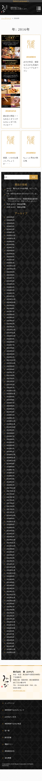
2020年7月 (10, 403)
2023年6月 (10, 314)
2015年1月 (10, 537)
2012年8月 (10, 604)
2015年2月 (10, 534)
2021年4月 (10, 378)
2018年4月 (10, 479)
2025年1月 (10, 263)
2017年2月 (10, 509)
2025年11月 (11, 238)
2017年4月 (10, 503)
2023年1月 (10, 327)
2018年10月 (11, 461)
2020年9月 (10, 397)
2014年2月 (10, 561)
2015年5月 (10, 531)
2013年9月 (10, 576)
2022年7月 (10, 345)
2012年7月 (10, 607)
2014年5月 (10, 555)
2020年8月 (10, 400)
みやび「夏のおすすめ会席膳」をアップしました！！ (22, 189)
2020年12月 (11, 391)
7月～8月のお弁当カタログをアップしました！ (22, 195)
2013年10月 (11, 573)
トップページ (9, 703)
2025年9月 (10, 241)
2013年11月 (11, 570)
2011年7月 (10, 634)
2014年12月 (11, 540)
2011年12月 (11, 622)
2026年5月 (10, 220)
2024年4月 (10, 287)
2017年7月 (10, 497)
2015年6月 (10, 527)
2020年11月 (11, 394)
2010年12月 (11, 649)
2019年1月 (10, 451)
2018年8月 (10, 467)
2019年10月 (11, 427)
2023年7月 (10, 311)
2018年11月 (11, 457)
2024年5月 (10, 284)
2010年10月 (11, 652)
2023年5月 (10, 317)
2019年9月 (10, 430)
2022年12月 (11, 330)
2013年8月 (10, 579)
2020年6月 (10, 406)
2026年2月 (10, 229)
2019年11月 (11, 424)
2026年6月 (10, 217)
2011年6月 (10, 637)
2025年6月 (10, 251)
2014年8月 (10, 549)
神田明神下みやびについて (14, 710)
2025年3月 (10, 260)
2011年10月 (11, 628)
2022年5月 (10, 351)
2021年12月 (11, 360)
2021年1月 (10, 388)
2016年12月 (11, 515)
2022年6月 (10, 348)
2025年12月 (11, 235)
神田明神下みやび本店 (13, 724)
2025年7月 (10, 247)
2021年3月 (10, 381)
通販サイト (9, 744)
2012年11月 (11, 598)
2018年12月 (11, 454)
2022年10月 (11, 336)
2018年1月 (10, 485)
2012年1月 (10, 619)
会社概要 (8, 758)
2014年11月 (11, 543)
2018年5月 (10, 476)
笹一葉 (7, 730)
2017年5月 (10, 500)
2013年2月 (10, 588)
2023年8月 (10, 308)
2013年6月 (10, 582)
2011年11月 (11, 625)
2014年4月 (10, 558)
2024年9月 (10, 272)
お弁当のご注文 (10, 717)
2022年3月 (10, 354)
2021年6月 (10, 375)
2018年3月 (10, 482)
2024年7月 (10, 278)
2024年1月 (10, 296)
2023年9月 (10, 305)
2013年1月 (10, 591)
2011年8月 (10, 631)
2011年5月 (10, 640)
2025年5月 (10, 254)
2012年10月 (11, 601)
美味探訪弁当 (9, 751)
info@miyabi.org (19, 691)
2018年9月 (10, 464)
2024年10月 (11, 269)
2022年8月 (10, 342)
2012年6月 (10, 610)
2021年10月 (11, 363)
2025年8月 (10, 244)
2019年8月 (10, 433)
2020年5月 (10, 409)
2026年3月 (10, 226)
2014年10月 (11, 546)
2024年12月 (11, 266)
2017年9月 (10, 494)
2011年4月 (10, 643)
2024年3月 (10, 290)
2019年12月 (11, 421)
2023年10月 (11, 302)
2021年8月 (10, 369)
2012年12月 (11, 595)
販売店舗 (8, 737)
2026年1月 (10, 232)
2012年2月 (10, 616)
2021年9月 (10, 366)
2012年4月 (10, 613)
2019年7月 (10, 436)
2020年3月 (10, 415)
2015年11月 (11, 521)
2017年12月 (11, 488)
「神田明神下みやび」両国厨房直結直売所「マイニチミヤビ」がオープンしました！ (22, 200)
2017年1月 (10, 512)
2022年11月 (11, 333)
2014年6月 (10, 552)
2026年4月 (10, 223)
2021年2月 (10, 385)
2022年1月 (10, 357)
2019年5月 (10, 442)
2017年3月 (10, 506)
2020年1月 (10, 418)
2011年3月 (10, 646)
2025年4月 (10, 257)
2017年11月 (11, 491)
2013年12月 (11, 567)
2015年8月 (10, 524)
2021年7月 (10, 372)
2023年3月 (10, 321)
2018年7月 (10, 470)
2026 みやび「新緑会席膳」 (17, 204)
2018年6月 (10, 473)
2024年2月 (10, 293)
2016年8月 (10, 518)
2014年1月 (10, 564)
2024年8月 (10, 275)
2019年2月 (10, 448)
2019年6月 (10, 439)
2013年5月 (10, 585)
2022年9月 (10, 339)
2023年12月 (11, 299)
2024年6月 (10, 281)
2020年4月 (10, 412)
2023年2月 (10, 324)
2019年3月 (10, 445)
